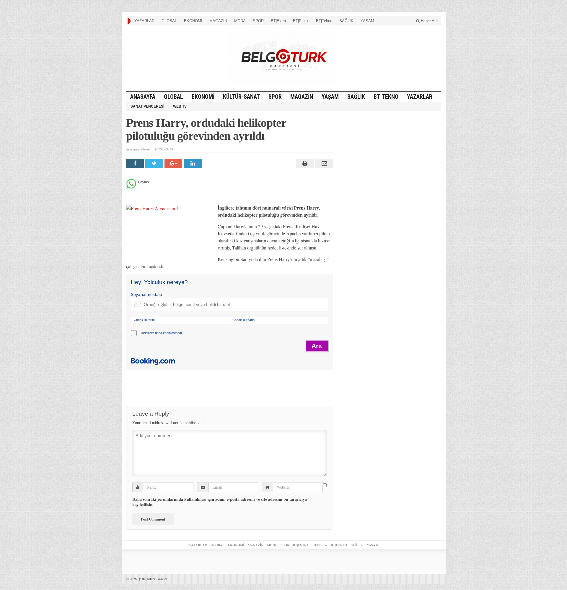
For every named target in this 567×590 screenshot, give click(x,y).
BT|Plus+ (301, 21)
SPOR (258, 21)
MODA (240, 21)
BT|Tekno (324, 21)
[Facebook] (135, 163)
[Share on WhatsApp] (131, 187)
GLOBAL (169, 21)
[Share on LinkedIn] (193, 163)
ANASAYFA (142, 96)
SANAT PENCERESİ (147, 106)
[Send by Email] (323, 163)
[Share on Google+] (174, 163)
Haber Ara (429, 21)
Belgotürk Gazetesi (153, 578)
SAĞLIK (346, 21)
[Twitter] (154, 163)
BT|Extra (278, 21)
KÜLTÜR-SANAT (241, 96)
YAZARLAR (144, 21)
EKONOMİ (193, 21)
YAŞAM (367, 21)
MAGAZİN (218, 21)
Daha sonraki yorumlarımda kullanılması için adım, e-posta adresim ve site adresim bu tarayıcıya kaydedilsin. (219, 502)
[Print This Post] (304, 163)
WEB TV (180, 106)
